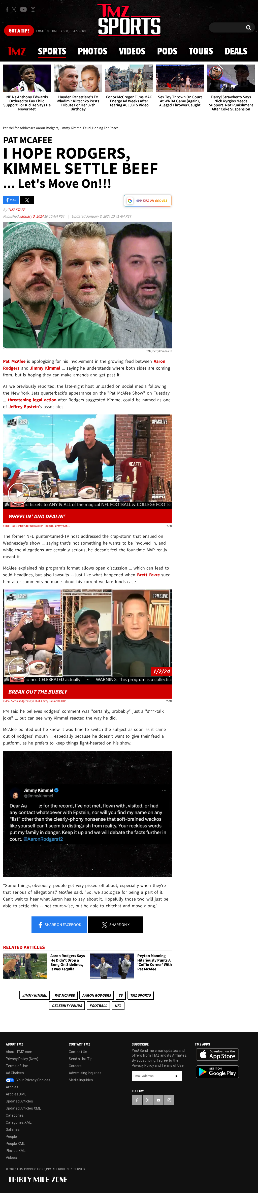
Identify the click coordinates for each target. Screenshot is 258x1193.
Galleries (13, 1129)
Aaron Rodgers (96, 995)
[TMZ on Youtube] (23, 9)
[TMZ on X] (14, 9)
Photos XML (15, 1151)
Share (62, 924)
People (11, 1137)
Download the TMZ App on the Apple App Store (217, 1054)
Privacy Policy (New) (22, 1059)
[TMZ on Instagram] (33, 9)
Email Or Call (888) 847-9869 (61, 31)
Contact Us (78, 1052)
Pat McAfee (64, 995)
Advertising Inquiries (85, 1073)
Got (19, 31)
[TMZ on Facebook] (7, 9)
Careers (75, 1066)
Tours (201, 52)
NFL (118, 1005)
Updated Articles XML (23, 1108)
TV (120, 995)
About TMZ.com (19, 1052)
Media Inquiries (81, 1080)
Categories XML (18, 1122)
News (15, 51)
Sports (52, 52)
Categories (15, 1115)
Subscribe (177, 1076)
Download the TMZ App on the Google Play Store (217, 1071)
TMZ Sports (140, 995)
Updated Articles (19, 1101)
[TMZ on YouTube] (158, 1100)
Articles (12, 1087)
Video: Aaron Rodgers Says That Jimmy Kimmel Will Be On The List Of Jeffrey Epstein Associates (37, 701)
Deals (236, 52)
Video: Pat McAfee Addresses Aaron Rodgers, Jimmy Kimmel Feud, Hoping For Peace (37, 525)
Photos (92, 52)
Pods (167, 52)
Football (98, 1005)
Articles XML (16, 1094)
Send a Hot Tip (80, 1059)
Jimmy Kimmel (34, 995)
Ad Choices (15, 1073)
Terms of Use (17, 1066)
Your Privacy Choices (33, 1080)
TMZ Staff (16, 209)
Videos (132, 52)
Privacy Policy (143, 1065)
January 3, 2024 (31, 216)
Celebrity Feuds (67, 1005)
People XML (15, 1144)
